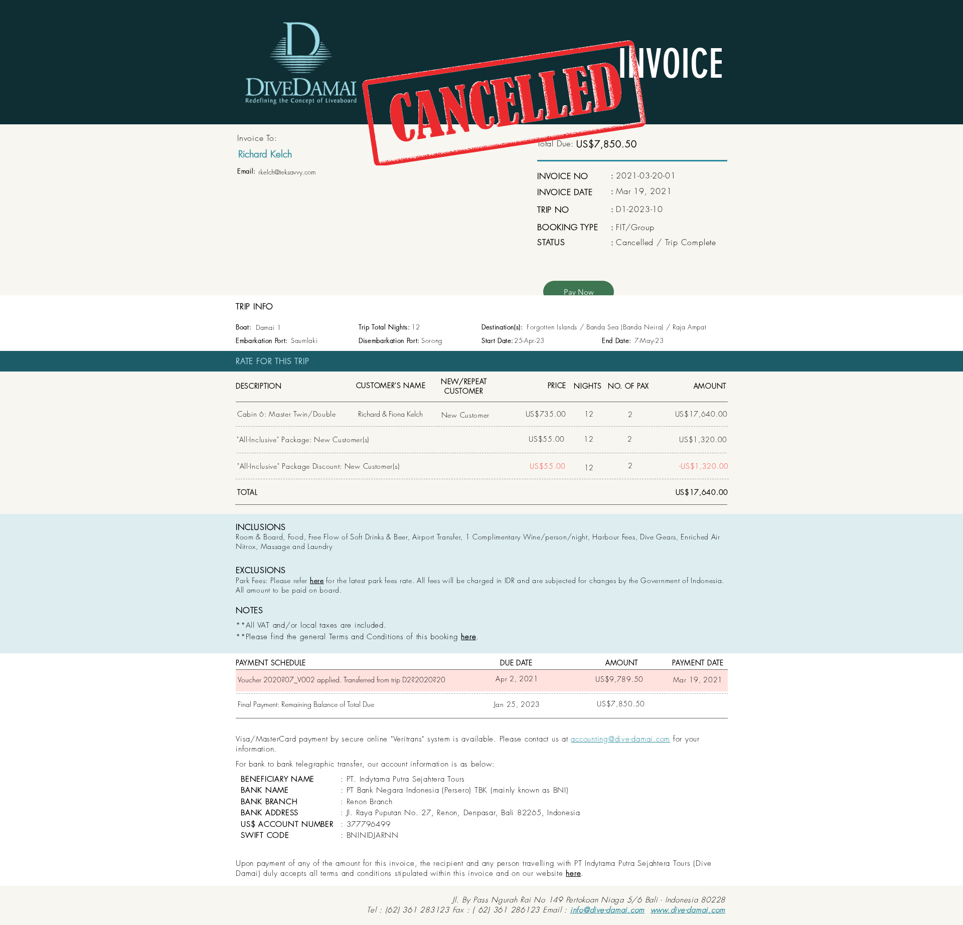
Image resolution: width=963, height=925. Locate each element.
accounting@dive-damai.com (620, 739)
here (317, 580)
